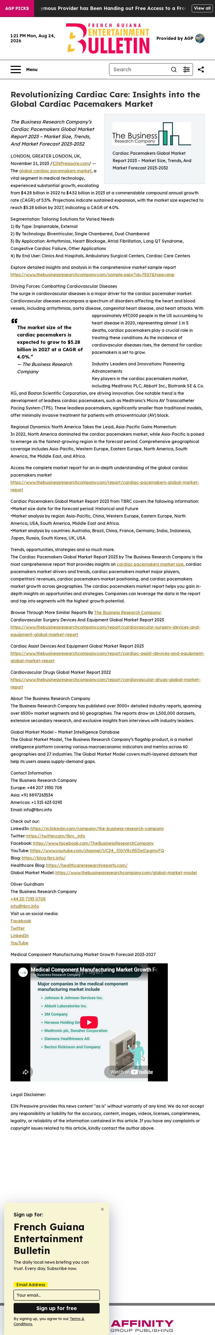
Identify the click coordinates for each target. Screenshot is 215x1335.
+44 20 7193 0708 (28, 898)
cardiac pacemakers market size (150, 564)
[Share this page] (201, 69)
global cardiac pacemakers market (55, 170)
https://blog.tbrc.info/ (44, 858)
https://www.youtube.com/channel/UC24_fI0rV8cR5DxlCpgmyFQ (97, 850)
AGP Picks (17, 8)
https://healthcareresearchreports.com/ (87, 865)
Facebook (20, 920)
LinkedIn (19, 935)
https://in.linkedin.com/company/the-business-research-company (97, 828)
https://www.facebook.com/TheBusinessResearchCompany (93, 843)
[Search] (174, 69)
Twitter (17, 928)
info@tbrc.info (24, 906)
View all (202, 8)
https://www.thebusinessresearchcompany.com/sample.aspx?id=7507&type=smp (92, 274)
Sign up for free (56, 1308)
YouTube (19, 943)
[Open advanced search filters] (186, 69)
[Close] (102, 1209)
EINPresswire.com (70, 163)
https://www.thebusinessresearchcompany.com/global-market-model (126, 872)
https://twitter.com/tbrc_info (55, 836)
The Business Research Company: (127, 612)
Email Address (30, 1284)
